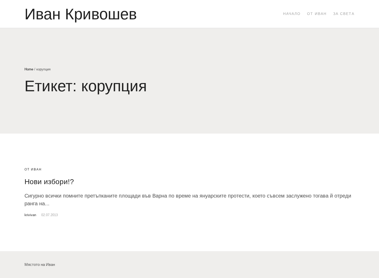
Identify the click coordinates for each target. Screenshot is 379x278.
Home (28, 69)
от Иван (33, 169)
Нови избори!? (49, 182)
